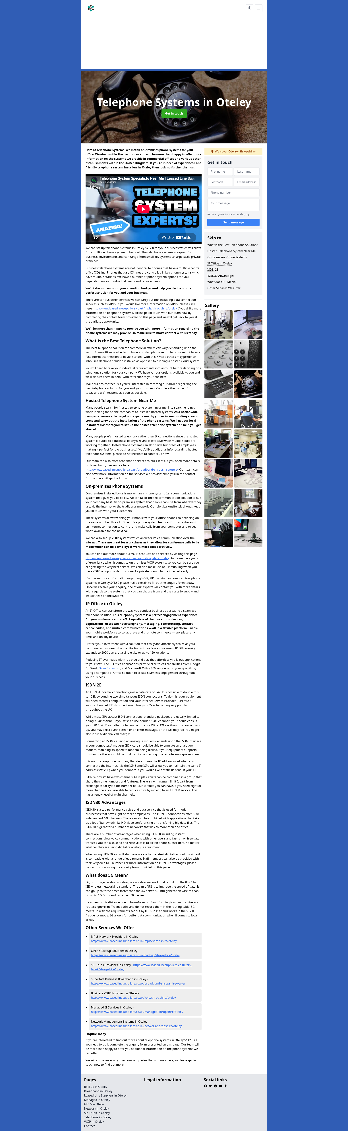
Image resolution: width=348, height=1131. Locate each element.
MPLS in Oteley (94, 1104)
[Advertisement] (190, 43)
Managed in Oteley (97, 1100)
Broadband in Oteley (98, 1091)
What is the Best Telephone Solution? (232, 245)
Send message (233, 222)
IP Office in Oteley (219, 263)
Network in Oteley (96, 1108)
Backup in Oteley (95, 1087)
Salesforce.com (109, 668)
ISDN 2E (212, 270)
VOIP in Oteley (94, 1122)
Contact (89, 1126)
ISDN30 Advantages (220, 276)
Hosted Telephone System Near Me (231, 251)
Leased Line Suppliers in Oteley (105, 1095)
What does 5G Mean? (221, 282)
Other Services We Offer (224, 288)
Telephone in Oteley (97, 1117)
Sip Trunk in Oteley (97, 1113)
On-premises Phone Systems (227, 257)
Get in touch (174, 113)
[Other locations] (249, 8)
